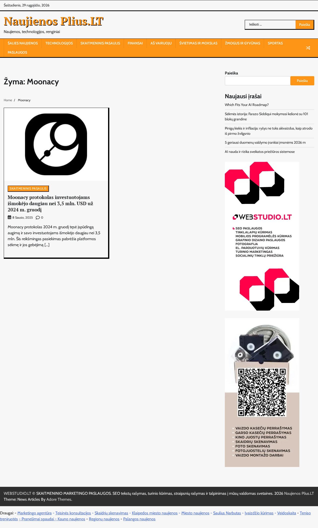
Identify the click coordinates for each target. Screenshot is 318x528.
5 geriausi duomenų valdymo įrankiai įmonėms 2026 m (265, 142)
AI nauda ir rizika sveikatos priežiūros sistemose (260, 151)
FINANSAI (135, 43)
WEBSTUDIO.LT (17, 493)
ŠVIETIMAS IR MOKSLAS (198, 43)
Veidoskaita (286, 513)
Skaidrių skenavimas (111, 513)
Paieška (231, 73)
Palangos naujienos (139, 519)
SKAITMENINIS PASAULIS (100, 43)
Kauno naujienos (71, 519)
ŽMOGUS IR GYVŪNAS (242, 43)
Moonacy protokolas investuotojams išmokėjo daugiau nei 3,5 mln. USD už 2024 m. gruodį (50, 203)
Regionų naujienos (104, 519)
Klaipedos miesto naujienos (155, 513)
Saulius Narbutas (227, 513)
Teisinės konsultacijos (73, 513)
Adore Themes (58, 499)
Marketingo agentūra (34, 513)
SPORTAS (275, 43)
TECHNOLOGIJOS (59, 43)
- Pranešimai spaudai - (38, 519)
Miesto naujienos (195, 513)
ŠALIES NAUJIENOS (23, 43)
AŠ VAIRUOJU (161, 43)
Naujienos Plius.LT (53, 20)
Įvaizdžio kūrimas (259, 513)
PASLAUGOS (17, 52)
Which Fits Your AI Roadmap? (247, 104)
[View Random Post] (308, 48)
